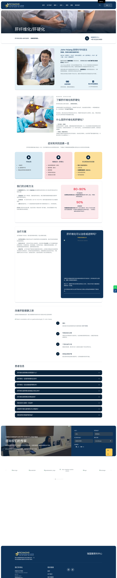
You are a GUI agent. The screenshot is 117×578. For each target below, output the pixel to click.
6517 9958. (85, 326)
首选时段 (76, 444)
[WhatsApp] (115, 287)
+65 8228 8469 (96, 39)
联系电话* (96, 430)
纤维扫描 (20, 195)
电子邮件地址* (77, 437)
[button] (6, 470)
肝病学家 (32, 190)
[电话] (115, 291)
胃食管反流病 (83, 60)
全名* (75, 430)
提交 (108, 452)
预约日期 (96, 437)
